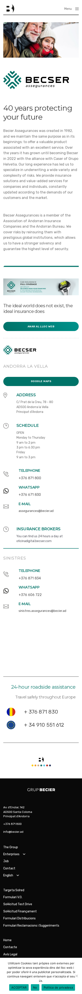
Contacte (10, 947)
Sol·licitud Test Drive (17, 904)
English (8, 875)
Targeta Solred (13, 890)
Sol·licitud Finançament (20, 911)
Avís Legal (10, 954)
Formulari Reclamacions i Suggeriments (31, 925)
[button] (41, 326)
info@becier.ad (13, 831)
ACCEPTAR (18, 987)
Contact (9, 868)
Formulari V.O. (12, 897)
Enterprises (11, 854)
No (35, 987)
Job (6, 861)
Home (7, 940)
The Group (10, 847)
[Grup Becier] (8, 8)
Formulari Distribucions (19, 918)
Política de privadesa (58, 987)
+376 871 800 (12, 824)
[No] (76, 976)
